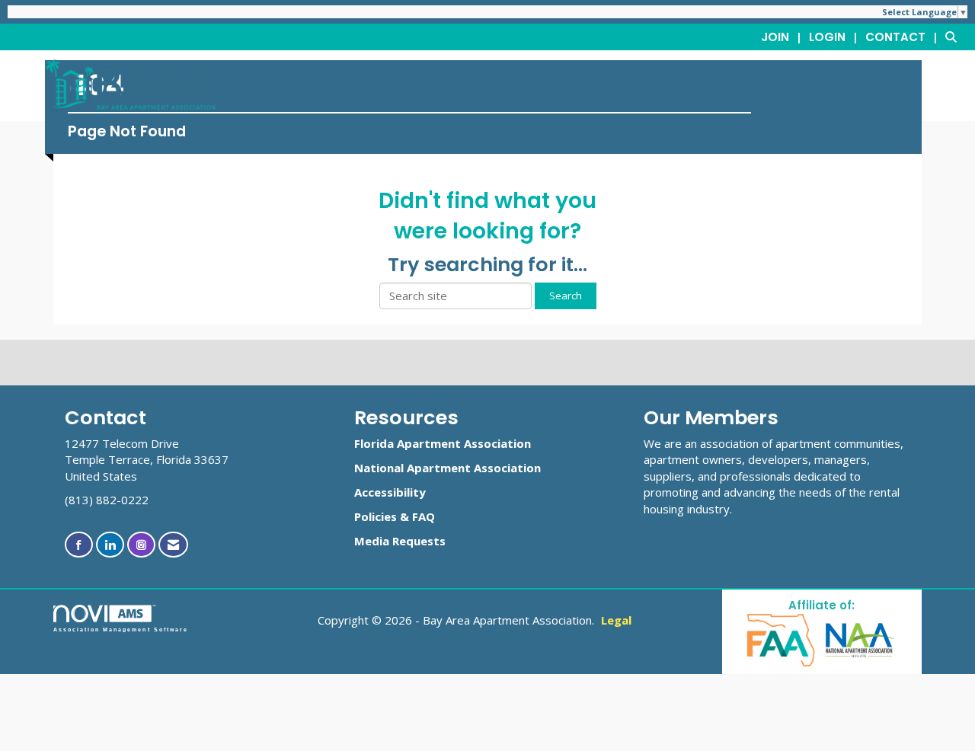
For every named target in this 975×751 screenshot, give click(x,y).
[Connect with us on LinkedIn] (110, 545)
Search (565, 295)
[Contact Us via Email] (173, 545)
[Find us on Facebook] (79, 545)
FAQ (423, 516)
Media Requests (400, 540)
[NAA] (860, 639)
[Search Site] (954, 36)
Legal (616, 620)
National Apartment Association (447, 467)
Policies (375, 516)
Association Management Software (120, 629)
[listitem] (783, 36)
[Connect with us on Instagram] (141, 545)
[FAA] (781, 639)
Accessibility (390, 492)
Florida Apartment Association (442, 443)
